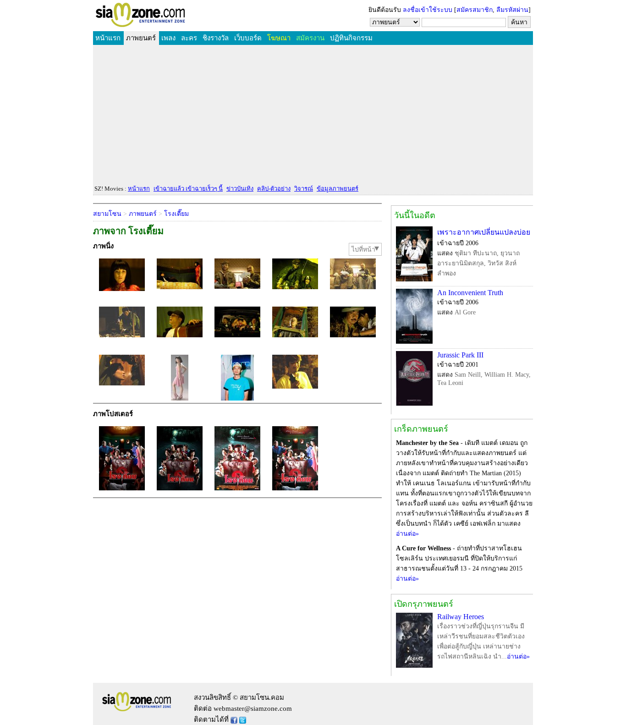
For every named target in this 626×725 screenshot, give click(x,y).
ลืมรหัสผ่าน (512, 9)
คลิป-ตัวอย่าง (274, 188)
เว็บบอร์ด (248, 38)
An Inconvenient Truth (470, 293)
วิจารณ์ (303, 188)
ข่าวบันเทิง (239, 188)
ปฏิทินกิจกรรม (351, 38)
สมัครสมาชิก (474, 9)
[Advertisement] (313, 115)
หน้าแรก (108, 38)
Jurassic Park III (460, 355)
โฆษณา (279, 38)
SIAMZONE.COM (160, 16)
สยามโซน (107, 213)
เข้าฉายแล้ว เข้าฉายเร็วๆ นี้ (188, 188)
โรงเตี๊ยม (176, 213)
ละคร (189, 38)
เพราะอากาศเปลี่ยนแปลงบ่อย (483, 232)
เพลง (168, 38)
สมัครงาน (310, 38)
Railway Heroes (460, 617)
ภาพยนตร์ (141, 38)
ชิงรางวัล (216, 38)
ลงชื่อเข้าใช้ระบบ (427, 9)
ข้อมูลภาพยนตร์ (337, 188)
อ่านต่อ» (407, 533)
